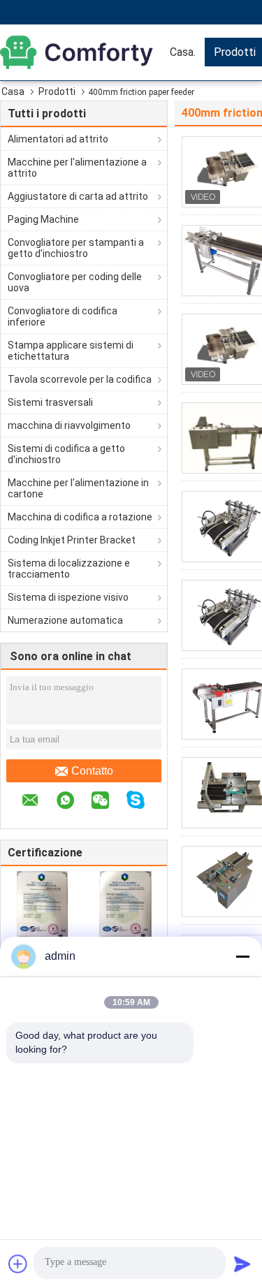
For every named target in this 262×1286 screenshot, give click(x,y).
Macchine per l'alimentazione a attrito (77, 167)
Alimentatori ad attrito (58, 139)
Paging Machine (43, 219)
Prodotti (56, 91)
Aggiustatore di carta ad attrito (78, 196)
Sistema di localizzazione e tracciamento (69, 568)
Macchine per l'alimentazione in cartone (78, 488)
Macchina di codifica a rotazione (80, 517)
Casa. (183, 52)
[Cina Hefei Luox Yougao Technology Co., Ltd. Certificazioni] (42, 908)
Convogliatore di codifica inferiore (62, 316)
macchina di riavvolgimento (69, 425)
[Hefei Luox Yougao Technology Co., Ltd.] (80, 52)
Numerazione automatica (65, 620)
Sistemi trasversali (50, 402)
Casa (12, 91)
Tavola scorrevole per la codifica (80, 379)
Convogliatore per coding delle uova (75, 282)
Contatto (92, 771)
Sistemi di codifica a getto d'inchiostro (66, 454)
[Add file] (18, 1263)
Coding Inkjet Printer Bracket (72, 540)
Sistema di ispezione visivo (68, 597)
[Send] (242, 1263)
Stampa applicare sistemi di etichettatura (70, 350)
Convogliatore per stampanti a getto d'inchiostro (76, 248)
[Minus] (242, 956)
